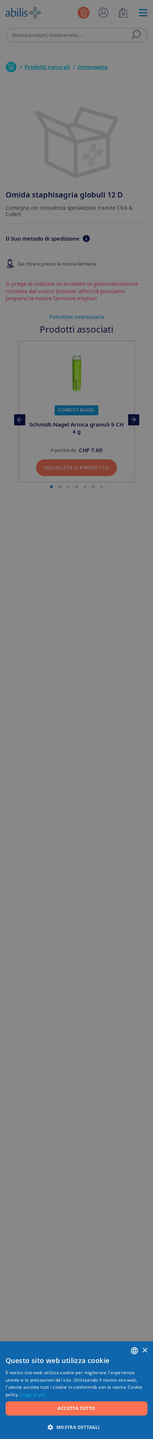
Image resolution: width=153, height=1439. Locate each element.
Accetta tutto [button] (76, 1408)
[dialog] (76, 719)
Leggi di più (32, 1394)
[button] (76, 1426)
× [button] (144, 1350)
